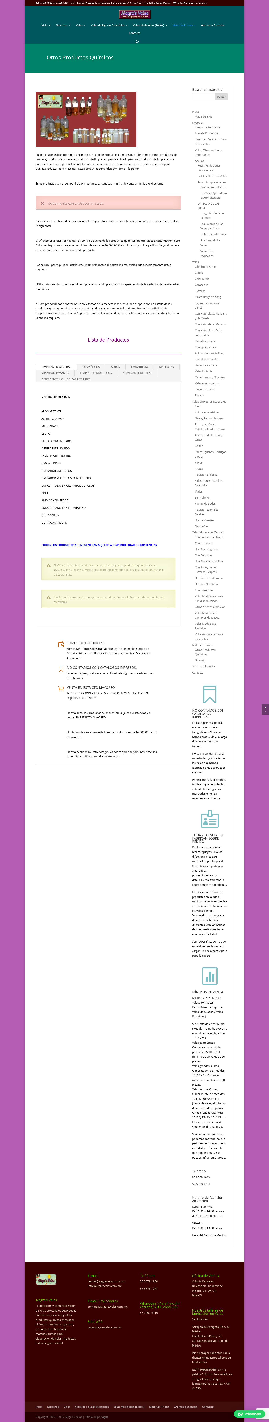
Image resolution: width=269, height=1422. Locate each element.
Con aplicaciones (205, 347)
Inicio (44, 25)
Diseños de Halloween (209, 578)
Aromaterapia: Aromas (212, 182)
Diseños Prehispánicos (209, 561)
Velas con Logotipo (207, 383)
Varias (199, 491)
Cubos (199, 272)
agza (105, 1417)
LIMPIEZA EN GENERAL (56, 367)
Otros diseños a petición (210, 607)
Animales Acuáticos (207, 412)
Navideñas (201, 526)
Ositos (199, 446)
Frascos (199, 395)
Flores (199, 462)
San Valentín (202, 497)
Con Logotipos (204, 590)
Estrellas (200, 291)
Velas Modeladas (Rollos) (148, 25)
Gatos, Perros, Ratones (209, 418)
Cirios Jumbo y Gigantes (210, 377)
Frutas (199, 468)
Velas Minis (202, 279)
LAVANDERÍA (139, 367)
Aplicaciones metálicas (209, 353)
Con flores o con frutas (209, 537)
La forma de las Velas (213, 234)
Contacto (134, 33)
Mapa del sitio (203, 116)
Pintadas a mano (205, 341)
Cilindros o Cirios (205, 266)
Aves (198, 406)
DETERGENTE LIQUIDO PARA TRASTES (65, 379)
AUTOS (115, 367)
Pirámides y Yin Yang (208, 297)
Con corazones (204, 543)
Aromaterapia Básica (213, 187)
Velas (79, 25)
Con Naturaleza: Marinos (210, 324)
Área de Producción (207, 133)
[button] (249, 1414)
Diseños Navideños (207, 584)
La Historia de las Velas (212, 176)
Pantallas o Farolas (206, 359)
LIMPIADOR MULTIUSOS (96, 373)
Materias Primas (182, 25)
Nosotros (62, 25)
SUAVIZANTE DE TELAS (137, 373)
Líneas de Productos (207, 127)
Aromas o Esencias (212, 25)
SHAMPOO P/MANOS (55, 373)
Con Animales (203, 555)
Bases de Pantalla (206, 365)
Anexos (199, 161)
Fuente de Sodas (205, 503)
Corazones (201, 285)
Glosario (200, 660)
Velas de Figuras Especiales (108, 25)
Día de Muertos (204, 520)
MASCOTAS (166, 367)
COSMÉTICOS (91, 367)
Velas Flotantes (204, 371)
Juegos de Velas (204, 389)
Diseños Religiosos (206, 549)
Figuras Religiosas (206, 474)
